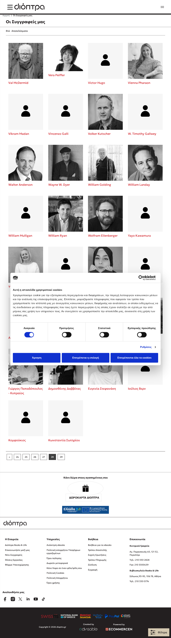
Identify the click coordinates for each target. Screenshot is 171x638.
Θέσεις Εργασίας (14, 560)
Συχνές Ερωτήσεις (97, 554)
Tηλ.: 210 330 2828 (139, 560)
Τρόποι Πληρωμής (97, 560)
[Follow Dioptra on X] (20, 599)
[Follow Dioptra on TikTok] (43, 599)
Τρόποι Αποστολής (97, 550)
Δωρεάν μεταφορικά (57, 563)
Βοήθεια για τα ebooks (99, 545)
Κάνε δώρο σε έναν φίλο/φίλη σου (64, 568)
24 (17, 456)
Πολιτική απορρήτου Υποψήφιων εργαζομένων (63, 552)
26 (34, 456)
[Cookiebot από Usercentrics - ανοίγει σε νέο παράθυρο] (143, 277)
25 (26, 456)
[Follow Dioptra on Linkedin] (28, 599)
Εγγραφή (92, 569)
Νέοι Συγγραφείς (13, 554)
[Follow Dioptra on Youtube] (35, 599)
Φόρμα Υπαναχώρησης (17, 564)
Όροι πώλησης (54, 558)
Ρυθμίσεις (146, 347)
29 (61, 456)
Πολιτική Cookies (55, 573)
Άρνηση (36, 357)
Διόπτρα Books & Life (16, 545)
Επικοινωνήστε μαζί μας (17, 550)
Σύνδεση (92, 564)
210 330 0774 (142, 581)
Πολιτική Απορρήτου (57, 578)
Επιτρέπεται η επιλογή (85, 357)
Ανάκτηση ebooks (56, 545)
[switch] (66, 334)
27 (43, 456)
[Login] (155, 7)
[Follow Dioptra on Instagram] (12, 599)
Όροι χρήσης (53, 582)
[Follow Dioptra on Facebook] (5, 599)
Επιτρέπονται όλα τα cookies (134, 357)
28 (52, 456)
